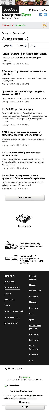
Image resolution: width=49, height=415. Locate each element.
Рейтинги (33, 308)
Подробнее (21, 398)
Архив (31, 320)
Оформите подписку (30, 243)
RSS (31, 360)
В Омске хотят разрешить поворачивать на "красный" (24, 72)
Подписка (33, 355)
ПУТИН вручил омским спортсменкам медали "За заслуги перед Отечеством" (22, 133)
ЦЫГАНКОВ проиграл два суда (17, 109)
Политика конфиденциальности (22, 391)
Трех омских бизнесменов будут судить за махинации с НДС (23, 93)
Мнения (32, 302)
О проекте (33, 334)
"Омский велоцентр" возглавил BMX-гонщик (24, 53)
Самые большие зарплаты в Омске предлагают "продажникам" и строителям (23, 177)
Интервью (33, 296)
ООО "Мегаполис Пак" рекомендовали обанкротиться (21, 154)
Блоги (32, 314)
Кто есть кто (35, 291)
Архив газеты (24, 226)
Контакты (33, 340)
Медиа (32, 285)
